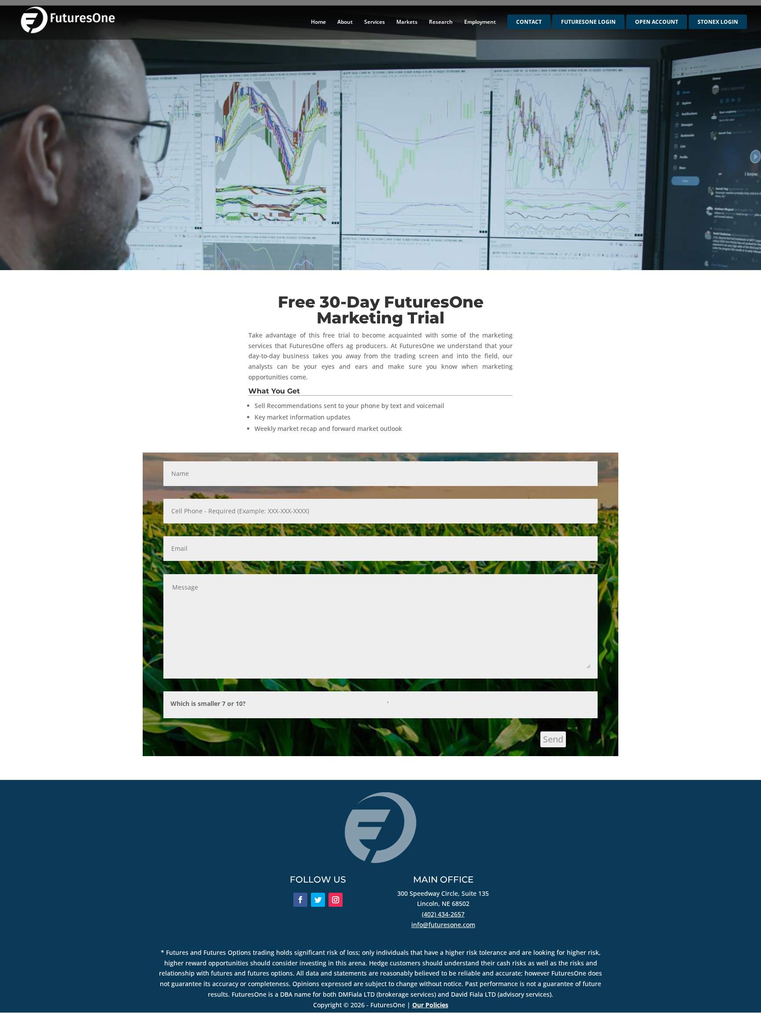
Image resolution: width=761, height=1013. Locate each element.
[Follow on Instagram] (336, 900)
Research (441, 22)
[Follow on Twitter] (318, 900)
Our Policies (430, 1005)
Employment (480, 22)
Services (374, 22)
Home (318, 22)
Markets (406, 22)
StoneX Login (718, 22)
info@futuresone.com (443, 924)
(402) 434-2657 (443, 914)
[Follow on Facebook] (300, 900)
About (345, 22)
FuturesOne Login (588, 22)
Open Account (656, 22)
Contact (529, 22)
